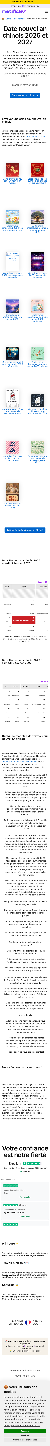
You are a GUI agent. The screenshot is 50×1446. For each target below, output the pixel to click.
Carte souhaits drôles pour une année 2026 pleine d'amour (12, 411)
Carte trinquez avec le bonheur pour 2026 (12, 505)
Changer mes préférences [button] (25, 1440)
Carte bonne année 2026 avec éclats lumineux (37, 275)
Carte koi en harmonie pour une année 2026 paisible (37, 364)
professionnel (32, 6)
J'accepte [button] (25, 1431)
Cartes (8, 19)
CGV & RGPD (21, 1376)
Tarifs (32, 1376)
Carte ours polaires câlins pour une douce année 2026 (37, 411)
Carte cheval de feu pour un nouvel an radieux (12, 181)
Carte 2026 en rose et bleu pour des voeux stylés (12, 458)
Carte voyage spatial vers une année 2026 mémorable (12, 364)
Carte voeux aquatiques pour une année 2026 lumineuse (37, 318)
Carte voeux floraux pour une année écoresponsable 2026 (37, 459)
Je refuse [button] (25, 1435)
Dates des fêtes (19, 19)
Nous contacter (17, 1370)
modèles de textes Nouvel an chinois (19, 761)
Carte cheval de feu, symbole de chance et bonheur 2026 (37, 181)
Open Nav (46, 11)
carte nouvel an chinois (36, 136)
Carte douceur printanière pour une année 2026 (12, 317)
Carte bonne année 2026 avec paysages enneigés (12, 275)
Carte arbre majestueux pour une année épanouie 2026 (37, 229)
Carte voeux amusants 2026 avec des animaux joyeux (12, 228)
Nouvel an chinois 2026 (23, 621)
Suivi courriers (33, 1370)
